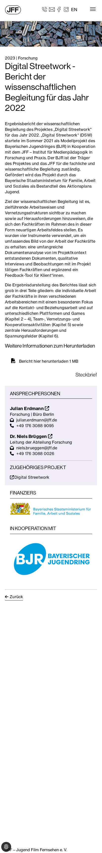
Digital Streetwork (32, 477)
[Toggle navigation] (93, 9)
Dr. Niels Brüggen (29, 436)
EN (74, 9)
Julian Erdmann (27, 408)
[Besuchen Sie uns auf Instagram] (66, 9)
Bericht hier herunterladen (44, 361)
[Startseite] (13, 10)
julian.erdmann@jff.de (36, 419)
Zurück (16, 596)
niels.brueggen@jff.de (36, 447)
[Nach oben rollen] (91, 842)
